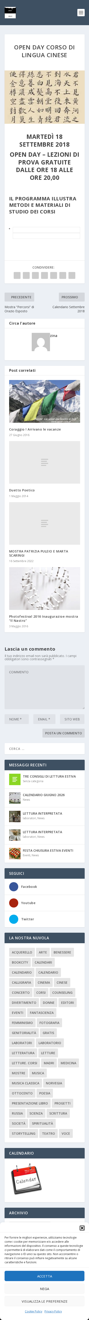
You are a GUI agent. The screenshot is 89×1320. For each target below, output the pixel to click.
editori (67, 1002)
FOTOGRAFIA (49, 1023)
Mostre (18, 1073)
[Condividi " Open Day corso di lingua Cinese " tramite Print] (71, 275)
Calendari (43, 962)
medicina (68, 1063)
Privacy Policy (53, 1311)
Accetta (44, 1276)
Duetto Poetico (22, 490)
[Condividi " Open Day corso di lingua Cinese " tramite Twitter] (26, 275)
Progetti (63, 1103)
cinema (44, 982)
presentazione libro (30, 1103)
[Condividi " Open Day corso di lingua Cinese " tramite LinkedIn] (53, 275)
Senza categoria (33, 781)
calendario (22, 972)
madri (49, 1063)
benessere (62, 952)
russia (17, 1113)
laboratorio (50, 1043)
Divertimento (24, 1002)
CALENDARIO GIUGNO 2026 (44, 795)
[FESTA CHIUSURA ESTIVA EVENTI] (15, 853)
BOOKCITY (20, 962)
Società (18, 1123)
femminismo (22, 1023)
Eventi (26, 855)
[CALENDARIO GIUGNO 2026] (15, 798)
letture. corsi (24, 1063)
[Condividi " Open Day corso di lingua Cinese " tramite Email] (62, 275)
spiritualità (42, 1123)
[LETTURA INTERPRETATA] (15, 816)
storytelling (23, 1133)
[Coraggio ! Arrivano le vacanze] (44, 401)
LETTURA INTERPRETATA (42, 813)
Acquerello (22, 952)
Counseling (62, 992)
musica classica (25, 1083)
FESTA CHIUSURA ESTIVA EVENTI (48, 850)
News (26, 800)
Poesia (44, 1093)
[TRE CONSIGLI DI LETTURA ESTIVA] (15, 779)
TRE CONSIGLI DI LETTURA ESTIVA (49, 776)
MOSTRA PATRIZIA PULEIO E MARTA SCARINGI (38, 553)
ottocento (22, 1093)
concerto (21, 992)
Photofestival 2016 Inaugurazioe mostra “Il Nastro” (43, 618)
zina (54, 335)
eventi (17, 1012)
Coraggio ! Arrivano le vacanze (35, 429)
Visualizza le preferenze (45, 1301)
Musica (38, 1073)
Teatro (48, 1133)
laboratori (29, 818)
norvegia (54, 1083)
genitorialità (24, 1033)
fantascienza (42, 1012)
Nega (44, 1288)
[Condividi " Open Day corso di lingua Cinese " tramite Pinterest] (44, 275)
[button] (82, 1228)
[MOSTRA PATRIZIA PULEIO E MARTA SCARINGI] (44, 523)
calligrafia (21, 982)
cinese (62, 982)
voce (66, 1133)
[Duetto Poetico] (44, 462)
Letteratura (23, 1053)
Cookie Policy (33, 1311)
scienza (36, 1113)
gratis (48, 1033)
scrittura (58, 1113)
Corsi (41, 992)
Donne (49, 1002)
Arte (43, 952)
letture (48, 1053)
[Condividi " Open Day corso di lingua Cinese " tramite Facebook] (17, 275)
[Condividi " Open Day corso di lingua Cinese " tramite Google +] (35, 275)
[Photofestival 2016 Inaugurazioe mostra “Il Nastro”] (44, 588)
